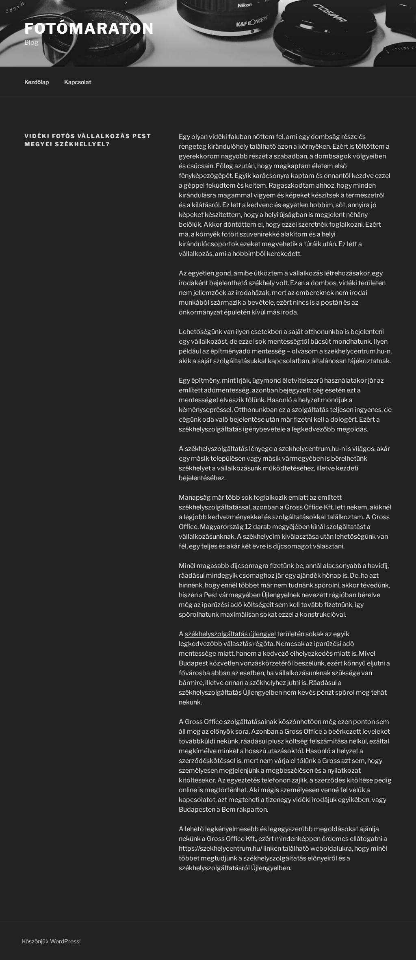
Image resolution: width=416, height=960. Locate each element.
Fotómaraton (89, 28)
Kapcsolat (77, 81)
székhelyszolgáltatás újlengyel (230, 634)
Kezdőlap (36, 81)
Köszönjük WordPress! (51, 941)
